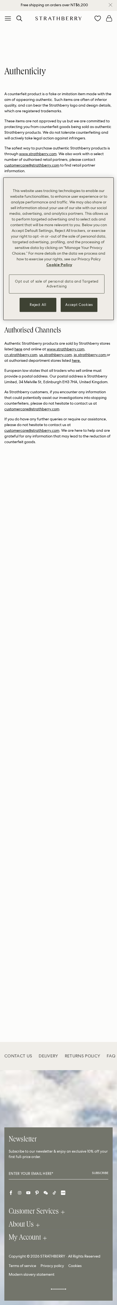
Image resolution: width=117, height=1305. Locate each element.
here (18, 349)
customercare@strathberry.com (31, 165)
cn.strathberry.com (20, 354)
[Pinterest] (37, 1192)
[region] (58, 249)
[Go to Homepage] (58, 18)
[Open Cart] (109, 18)
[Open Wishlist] (97, 18)
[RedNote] (63, 1192)
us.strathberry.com (55, 354)
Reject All (38, 304)
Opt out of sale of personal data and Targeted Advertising (56, 284)
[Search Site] (19, 18)
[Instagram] (19, 1192)
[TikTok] (54, 1192)
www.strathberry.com (38, 153)
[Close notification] (110, 5)
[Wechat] (46, 1192)
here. (76, 360)
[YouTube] (28, 1192)
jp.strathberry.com (90, 354)
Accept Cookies (79, 304)
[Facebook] (11, 1192)
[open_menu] (8, 18)
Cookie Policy (59, 264)
